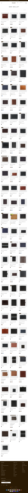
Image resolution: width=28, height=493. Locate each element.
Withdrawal (23, 464)
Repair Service (15, 464)
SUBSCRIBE (6, 482)
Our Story (15, 465)
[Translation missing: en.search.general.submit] (17, 2)
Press (14, 469)
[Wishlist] (25, 2)
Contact (2, 464)
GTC (22, 466)
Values (14, 466)
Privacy (23, 469)
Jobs (14, 473)
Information (23, 470)
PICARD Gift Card (3, 470)
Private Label (15, 474)
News (14, 470)
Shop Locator (3, 471)
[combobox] (22, 2)
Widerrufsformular (24, 465)
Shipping (2, 467)
